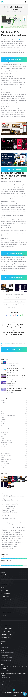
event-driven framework (12, 303)
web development (13, 538)
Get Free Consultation (14, 253)
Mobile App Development (13, 532)
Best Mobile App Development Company (12, 496)
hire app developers (8, 506)
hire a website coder (7, 510)
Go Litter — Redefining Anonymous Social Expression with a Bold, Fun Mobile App (14, 146)
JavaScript (3, 532)
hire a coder (14, 504)
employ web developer (5, 502)
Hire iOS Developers (5, 631)
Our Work (3, 578)
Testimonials (4, 584)
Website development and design (9, 546)
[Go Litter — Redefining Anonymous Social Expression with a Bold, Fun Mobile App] (11, 479)
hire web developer (19, 528)
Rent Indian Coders (17, 534)
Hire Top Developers (14, 349)
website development (6, 21)
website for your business (7, 548)
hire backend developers (9, 512)
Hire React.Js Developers (6, 622)
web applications (19, 39)
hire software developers (19, 526)
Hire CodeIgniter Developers (7, 606)
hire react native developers (7, 525)
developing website (7, 500)
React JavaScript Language (7, 534)
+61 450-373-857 (5, 647)
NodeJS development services (15, 255)
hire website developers (9, 530)
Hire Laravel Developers (20, 520)
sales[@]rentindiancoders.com (7, 652)
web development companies (13, 195)
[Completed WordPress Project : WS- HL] (23, 479)
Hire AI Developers (5, 596)
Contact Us (3, 587)
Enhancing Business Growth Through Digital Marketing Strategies (16, 382)
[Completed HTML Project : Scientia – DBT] (4, 485)
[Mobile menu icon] (25, 2)
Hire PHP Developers (5, 593)
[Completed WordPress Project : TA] (11, 485)
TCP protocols (10, 307)
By (10, 297)
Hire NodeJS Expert (14, 170)
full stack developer (5, 504)
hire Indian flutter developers (7, 520)
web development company (10, 540)
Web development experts (7, 542)
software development (7, 19)
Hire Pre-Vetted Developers (14, 277)
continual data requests (7, 301)
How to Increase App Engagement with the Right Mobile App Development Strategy (16, 376)
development (5, 303)
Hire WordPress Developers (7, 599)
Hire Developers (7, 516)
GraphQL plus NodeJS (21, 303)
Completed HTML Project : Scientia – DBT (21, 290)
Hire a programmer (7, 508)
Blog (2, 581)
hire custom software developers (8, 514)
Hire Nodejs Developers (6, 619)
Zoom (12, 125)
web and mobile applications (8, 536)
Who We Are (4, 574)
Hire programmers (5, 524)
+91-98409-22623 (5, 646)
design (2, 498)
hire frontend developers (8, 518)
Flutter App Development (16, 502)
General (4, 16)
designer (6, 498)
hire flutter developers (16, 516)
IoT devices (7, 304)
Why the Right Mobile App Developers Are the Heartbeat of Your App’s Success (16, 389)
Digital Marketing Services (6, 634)
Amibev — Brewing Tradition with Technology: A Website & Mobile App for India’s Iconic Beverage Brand (14, 131)
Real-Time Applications (7, 306)
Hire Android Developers (6, 628)
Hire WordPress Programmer (21, 530)
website (15, 542)
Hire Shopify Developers (6, 612)
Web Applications (17, 307)
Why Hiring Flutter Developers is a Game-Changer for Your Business (15, 369)
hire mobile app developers (7, 522)
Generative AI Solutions (6, 637)
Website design (20, 542)
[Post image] (3, 362)
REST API (14, 306)
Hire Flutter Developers (6, 625)
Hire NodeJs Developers (14, 59)
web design (3, 538)
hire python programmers (15, 524)
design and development (16, 301)
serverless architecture (20, 306)
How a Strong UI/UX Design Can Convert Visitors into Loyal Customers (15, 362)
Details (15, 125)
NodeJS (4, 18)
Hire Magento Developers (6, 609)
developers (23, 301)
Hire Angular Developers (6, 615)
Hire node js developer (18, 522)
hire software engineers (6, 528)
